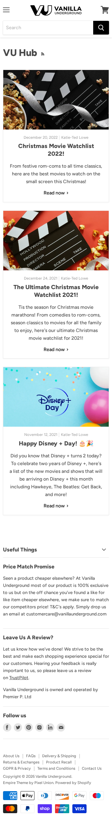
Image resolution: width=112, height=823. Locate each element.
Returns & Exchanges (21, 762)
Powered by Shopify (73, 782)
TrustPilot (18, 677)
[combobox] (48, 28)
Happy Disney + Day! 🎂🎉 (56, 443)
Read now (55, 193)
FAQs (31, 756)
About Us (11, 756)
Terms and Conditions (56, 768)
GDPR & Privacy (17, 768)
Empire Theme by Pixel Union (28, 782)
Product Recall (59, 762)
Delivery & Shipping (59, 756)
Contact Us (92, 768)
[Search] (101, 28)
